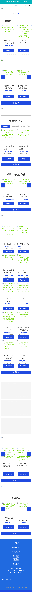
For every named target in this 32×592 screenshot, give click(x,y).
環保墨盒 (5, 126)
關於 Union (16, 547)
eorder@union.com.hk (17, 572)
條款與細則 (16, 556)
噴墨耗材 (15, 126)
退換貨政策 (16, 558)
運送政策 (16, 560)
